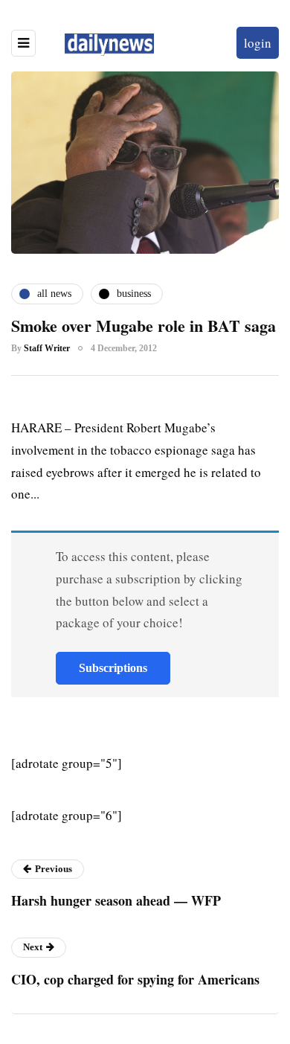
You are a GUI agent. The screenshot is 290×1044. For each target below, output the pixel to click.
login (257, 42)
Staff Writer (47, 348)
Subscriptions (113, 668)
